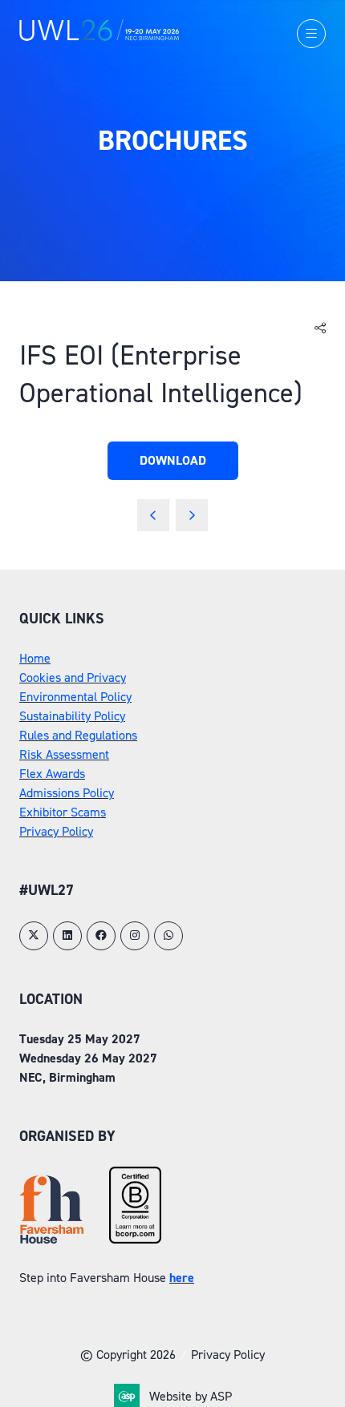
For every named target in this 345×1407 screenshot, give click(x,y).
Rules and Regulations (78, 735)
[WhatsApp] (168, 935)
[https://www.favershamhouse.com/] (51, 1239)
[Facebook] (101, 935)
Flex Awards (52, 773)
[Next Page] (192, 515)
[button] (311, 33)
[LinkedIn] (67, 935)
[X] (33, 935)
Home (35, 658)
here (181, 1277)
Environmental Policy (75, 696)
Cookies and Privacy (72, 677)
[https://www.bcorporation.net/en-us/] (135, 1239)
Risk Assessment (64, 754)
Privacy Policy (56, 831)
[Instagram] (134, 935)
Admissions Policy (66, 792)
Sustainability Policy (72, 716)
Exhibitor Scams (62, 812)
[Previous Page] (153, 515)
